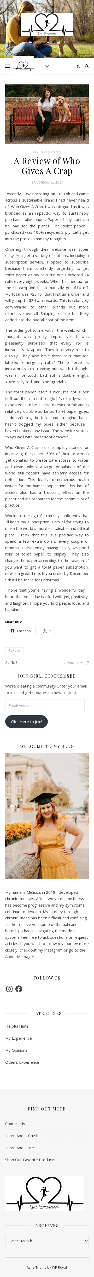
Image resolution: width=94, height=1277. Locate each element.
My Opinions (47, 152)
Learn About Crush (21, 1135)
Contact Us (15, 1123)
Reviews (14, 650)
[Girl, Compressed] (47, 24)
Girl (13, 662)
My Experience (18, 1038)
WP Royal (59, 1267)
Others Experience (22, 1062)
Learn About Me (19, 1147)
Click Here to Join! (26, 721)
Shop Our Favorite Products (30, 1159)
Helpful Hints (17, 1026)
